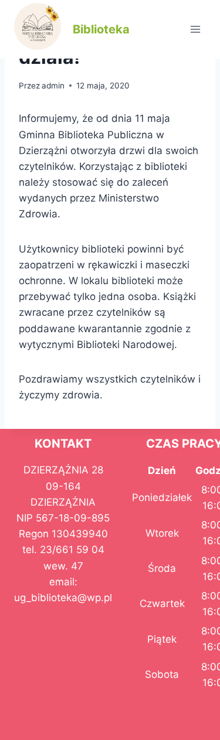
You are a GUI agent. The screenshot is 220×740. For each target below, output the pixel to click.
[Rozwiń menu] (195, 29)
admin (53, 85)
